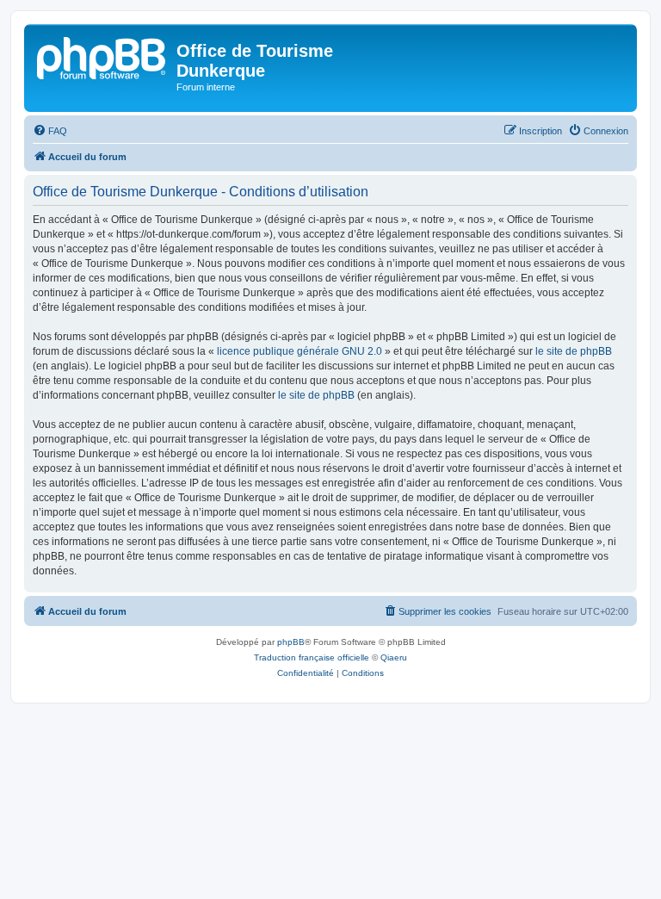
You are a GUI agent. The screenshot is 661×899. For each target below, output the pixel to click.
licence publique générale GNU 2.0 (299, 351)
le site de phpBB (573, 351)
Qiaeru (393, 657)
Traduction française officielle (311, 657)
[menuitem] (50, 131)
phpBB (291, 642)
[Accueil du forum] (102, 56)
